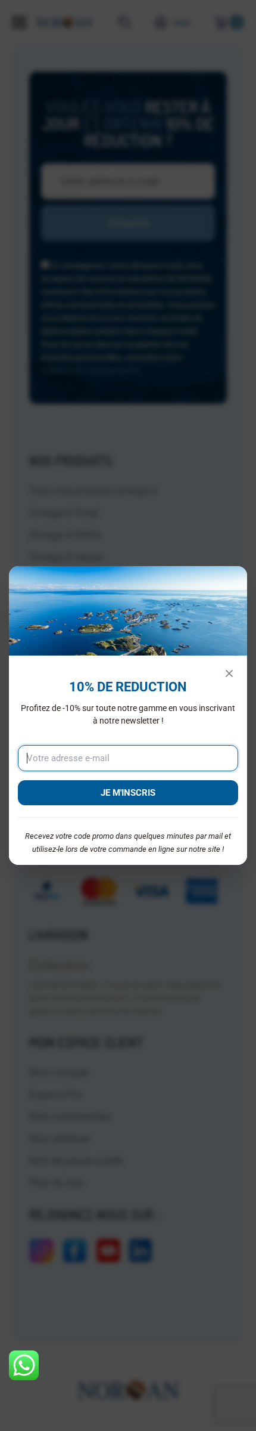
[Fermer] (229, 673)
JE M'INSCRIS (128, 792)
